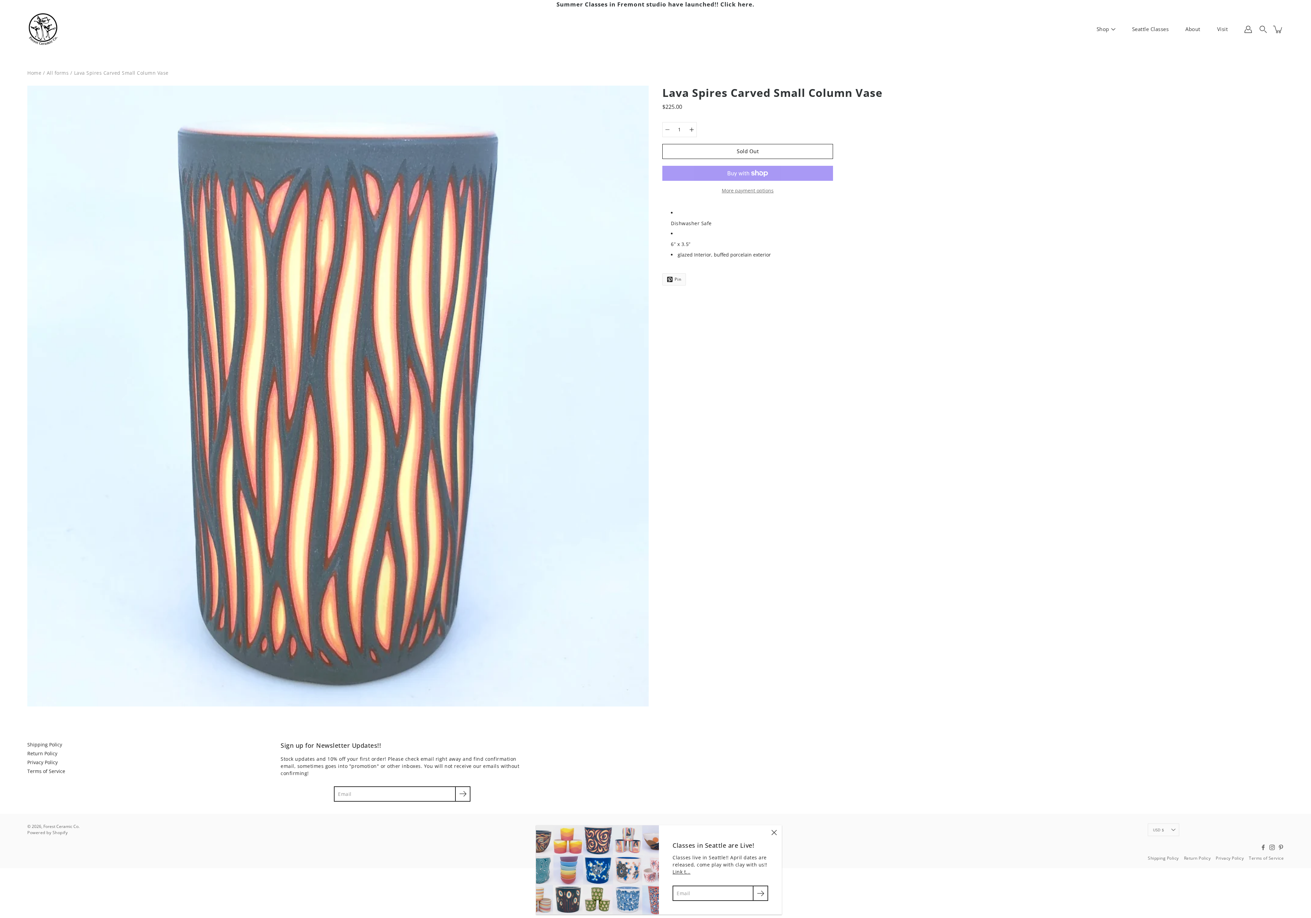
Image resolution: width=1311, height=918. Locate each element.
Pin (678, 279)
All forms (58, 73)
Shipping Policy (44, 744)
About (1192, 29)
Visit (1222, 29)
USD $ (1158, 829)
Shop (1103, 29)
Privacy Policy (42, 762)
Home (34, 73)
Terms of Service (46, 771)
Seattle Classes (1150, 29)
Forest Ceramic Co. (61, 826)
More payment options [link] (748, 190)
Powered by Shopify (47, 832)
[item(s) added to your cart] (1278, 29)
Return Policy (42, 753)
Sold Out (748, 151)
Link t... (682, 872)
